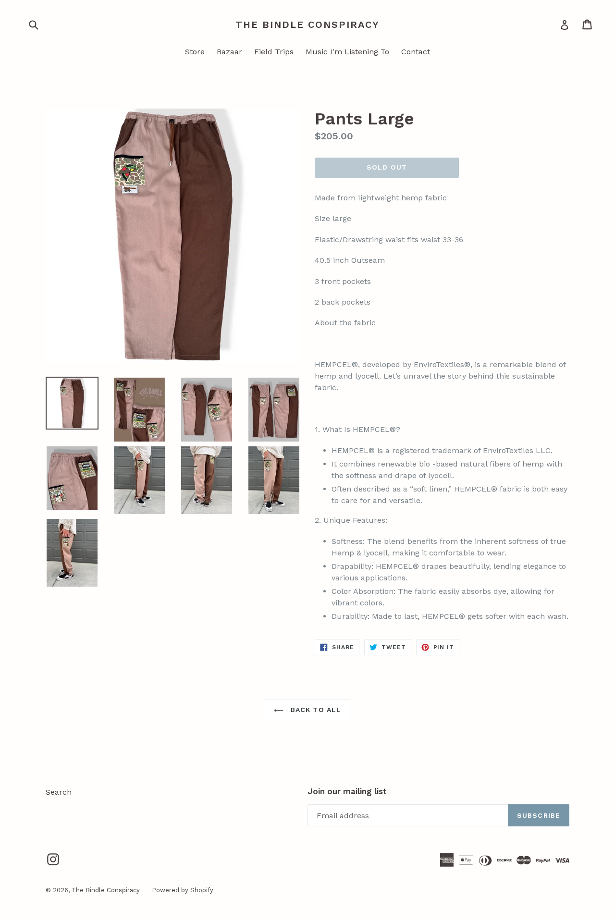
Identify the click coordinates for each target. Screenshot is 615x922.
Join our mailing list (347, 791)
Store (195, 51)
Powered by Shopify (182, 890)
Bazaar (229, 51)
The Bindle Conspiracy (307, 24)
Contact (415, 51)
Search (59, 792)
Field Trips (274, 51)
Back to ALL (314, 709)
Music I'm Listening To (347, 51)
